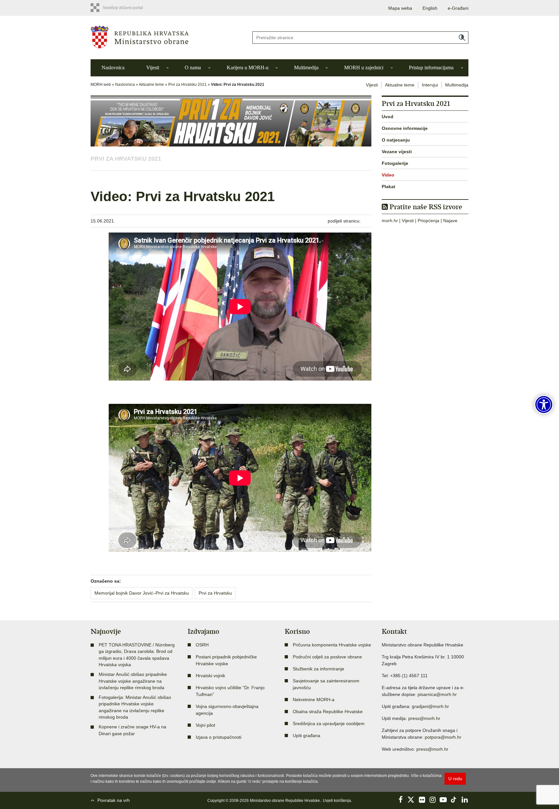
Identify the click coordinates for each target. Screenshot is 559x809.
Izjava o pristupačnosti (218, 737)
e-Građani (458, 8)
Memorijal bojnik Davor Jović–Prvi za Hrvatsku (141, 593)
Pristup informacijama (431, 67)
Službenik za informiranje (318, 668)
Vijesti (152, 67)
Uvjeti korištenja (337, 800)
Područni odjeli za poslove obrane (327, 656)
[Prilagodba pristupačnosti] (543, 404)
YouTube (443, 799)
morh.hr (390, 220)
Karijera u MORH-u (248, 67)
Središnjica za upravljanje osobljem (329, 723)
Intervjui (430, 84)
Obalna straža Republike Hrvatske (328, 711)
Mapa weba (400, 8)
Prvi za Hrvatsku (215, 593)
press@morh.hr (424, 718)
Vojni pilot (205, 725)
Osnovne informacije (405, 128)
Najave (450, 220)
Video (388, 174)
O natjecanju (396, 139)
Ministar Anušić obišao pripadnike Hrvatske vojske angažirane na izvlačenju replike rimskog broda (133, 681)
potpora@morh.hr (443, 737)
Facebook (400, 799)
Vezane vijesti (397, 151)
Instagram (432, 799)
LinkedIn (464, 799)
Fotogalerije (395, 163)
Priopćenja (428, 220)
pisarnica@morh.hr (437, 694)
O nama (193, 67)
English (429, 8)
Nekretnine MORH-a (313, 699)
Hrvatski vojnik (210, 675)
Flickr (422, 799)
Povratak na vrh (113, 800)
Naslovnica (113, 67)
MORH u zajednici (363, 67)
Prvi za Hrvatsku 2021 (187, 84)
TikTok (454, 799)
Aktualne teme (151, 84)
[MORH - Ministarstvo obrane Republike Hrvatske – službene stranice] (166, 37)
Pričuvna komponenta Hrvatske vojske (332, 644)
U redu (455, 778)
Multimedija (306, 67)
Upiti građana (306, 735)
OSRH (202, 644)
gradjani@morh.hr (430, 706)
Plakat (388, 186)
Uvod (387, 116)
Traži (462, 37)
